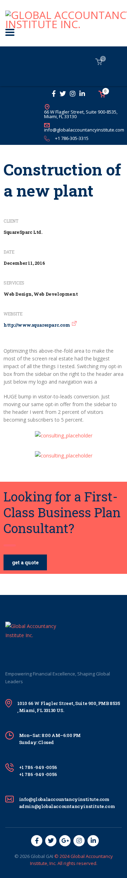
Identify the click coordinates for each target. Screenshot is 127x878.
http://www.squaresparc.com (37, 325)
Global (38, 856)
